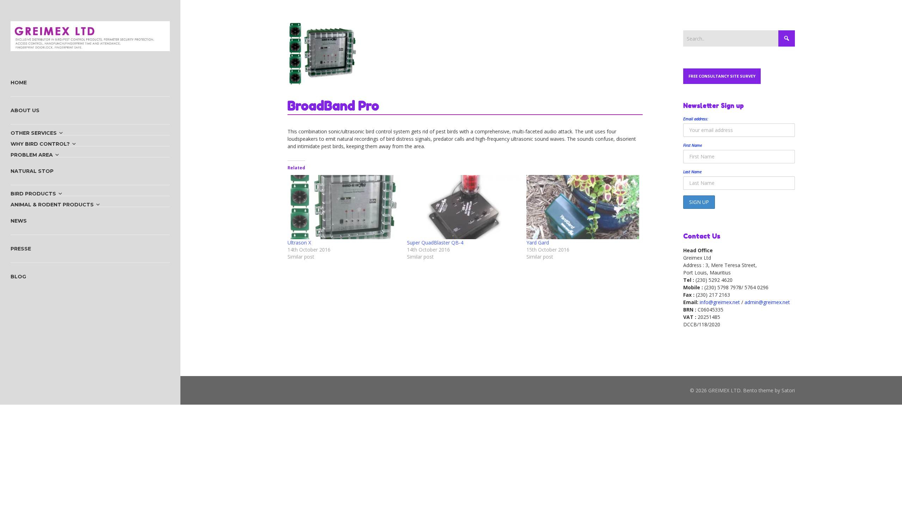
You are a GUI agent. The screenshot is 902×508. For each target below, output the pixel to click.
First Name (692, 145)
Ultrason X (299, 242)
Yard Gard (537, 242)
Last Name (692, 171)
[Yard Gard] (582, 207)
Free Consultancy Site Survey (721, 76)
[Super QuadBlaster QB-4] (463, 207)
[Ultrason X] (344, 207)
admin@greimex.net (767, 302)
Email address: (695, 118)
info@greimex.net (720, 302)
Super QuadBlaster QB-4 (435, 242)
